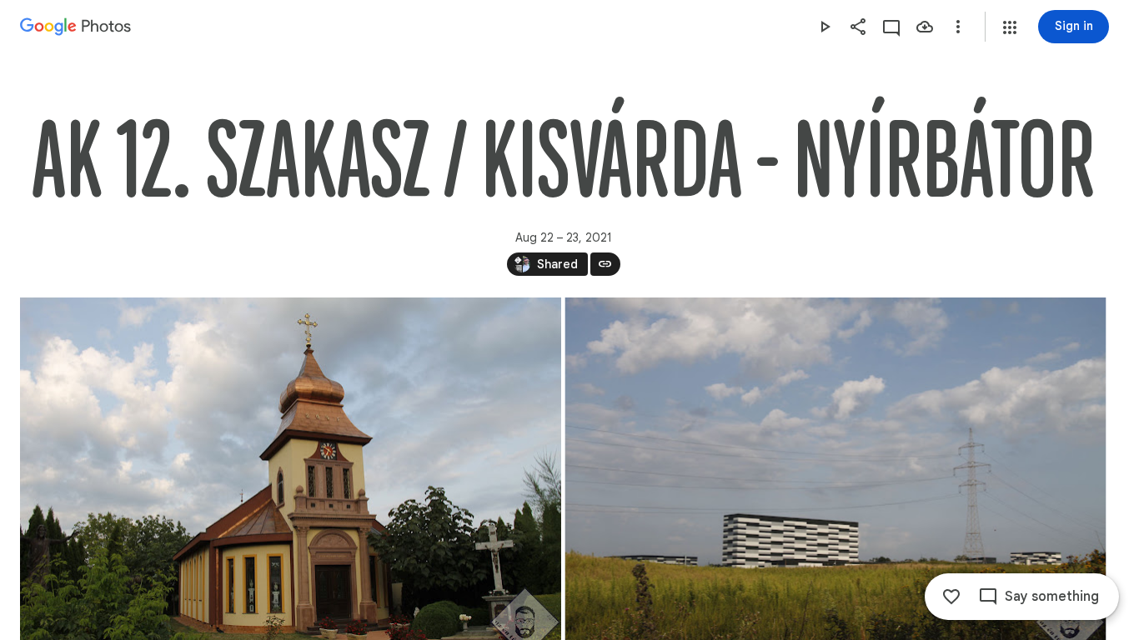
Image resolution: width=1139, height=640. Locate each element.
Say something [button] (1052, 596)
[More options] (958, 26)
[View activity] (891, 26)
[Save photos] (924, 26)
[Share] (858, 26)
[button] (1009, 27)
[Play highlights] (825, 27)
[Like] (951, 596)
